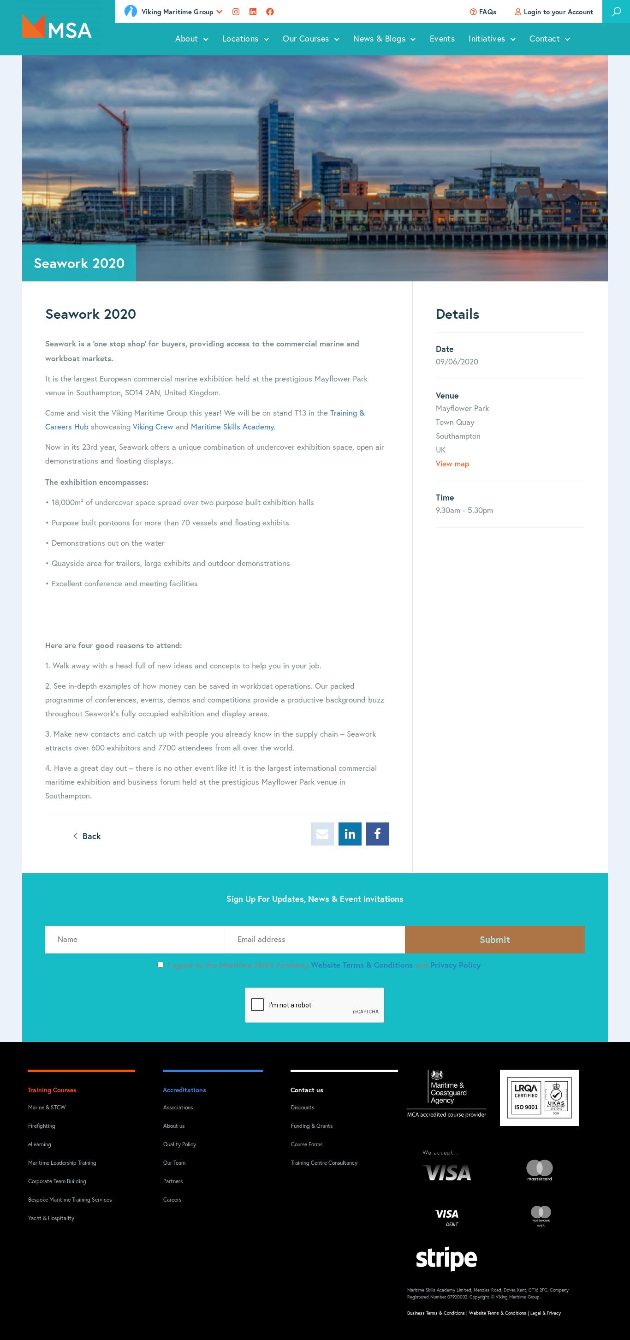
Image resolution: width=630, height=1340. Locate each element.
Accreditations (184, 1089)
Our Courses (306, 39)
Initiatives (487, 39)
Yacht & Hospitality (51, 1218)
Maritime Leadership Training (62, 1163)
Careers (172, 1200)
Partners (173, 1182)
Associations (178, 1108)
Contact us (307, 1089)
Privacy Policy (455, 964)
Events (442, 39)
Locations (240, 39)
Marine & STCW (46, 1108)
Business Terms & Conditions (436, 1313)
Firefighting (41, 1126)
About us (173, 1126)
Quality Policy (179, 1145)
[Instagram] (236, 12)
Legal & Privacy (545, 1313)
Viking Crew (154, 427)
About (186, 39)
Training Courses (52, 1089)
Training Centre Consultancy (324, 1163)
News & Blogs (379, 39)
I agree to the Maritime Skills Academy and (324, 964)
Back (90, 835)
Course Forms (306, 1145)
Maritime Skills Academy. (233, 427)
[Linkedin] (253, 12)
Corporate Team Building (57, 1182)
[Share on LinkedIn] (350, 834)
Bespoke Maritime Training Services (64, 1200)
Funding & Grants (312, 1126)
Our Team (174, 1163)
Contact (544, 39)
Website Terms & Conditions (363, 964)
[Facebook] (270, 12)
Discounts (302, 1108)
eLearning (39, 1145)
